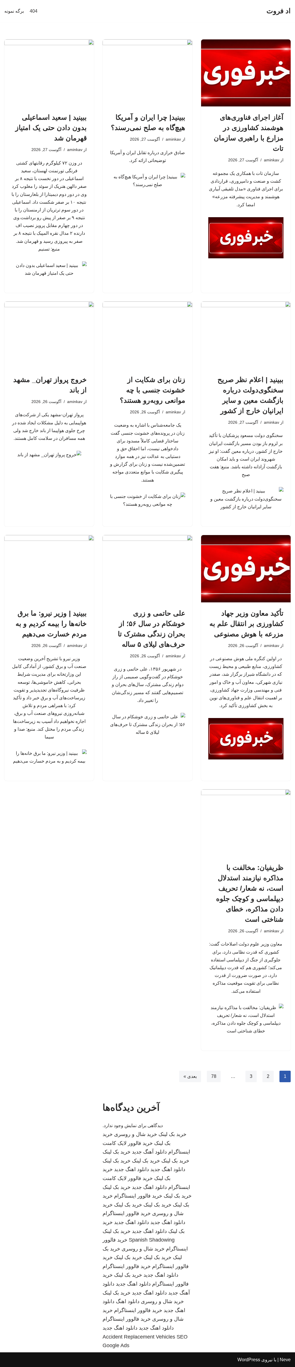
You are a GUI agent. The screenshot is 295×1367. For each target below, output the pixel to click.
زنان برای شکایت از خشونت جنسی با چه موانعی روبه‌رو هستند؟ (152, 390)
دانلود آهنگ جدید (149, 1152)
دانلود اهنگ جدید (167, 1169)
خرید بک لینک (172, 1134)
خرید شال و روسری (135, 1134)
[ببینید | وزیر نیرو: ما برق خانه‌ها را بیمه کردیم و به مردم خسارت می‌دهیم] (49, 568)
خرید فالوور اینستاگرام (138, 1196)
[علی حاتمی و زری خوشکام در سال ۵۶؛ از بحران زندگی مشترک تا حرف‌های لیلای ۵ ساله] (147, 568)
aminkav (271, 160)
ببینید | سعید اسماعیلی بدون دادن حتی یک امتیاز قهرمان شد (51, 127)
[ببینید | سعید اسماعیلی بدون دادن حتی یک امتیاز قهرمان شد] (49, 72)
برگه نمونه (14, 11)
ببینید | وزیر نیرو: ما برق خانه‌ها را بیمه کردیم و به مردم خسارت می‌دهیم (51, 623)
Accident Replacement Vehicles (139, 1337)
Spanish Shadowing (152, 1240)
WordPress (248, 1359)
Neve (285, 1359)
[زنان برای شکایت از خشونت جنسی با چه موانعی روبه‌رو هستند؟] (147, 335)
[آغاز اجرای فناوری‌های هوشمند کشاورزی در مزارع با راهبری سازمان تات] (246, 72)
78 (213, 1076)
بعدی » (190, 1076)
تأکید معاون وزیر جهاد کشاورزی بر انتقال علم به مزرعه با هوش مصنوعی (246, 623)
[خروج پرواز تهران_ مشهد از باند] (49, 335)
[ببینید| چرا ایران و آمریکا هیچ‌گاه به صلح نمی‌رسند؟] (147, 72)
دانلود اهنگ (127, 1301)
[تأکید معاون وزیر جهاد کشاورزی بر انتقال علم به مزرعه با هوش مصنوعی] (246, 568)
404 (33, 11)
